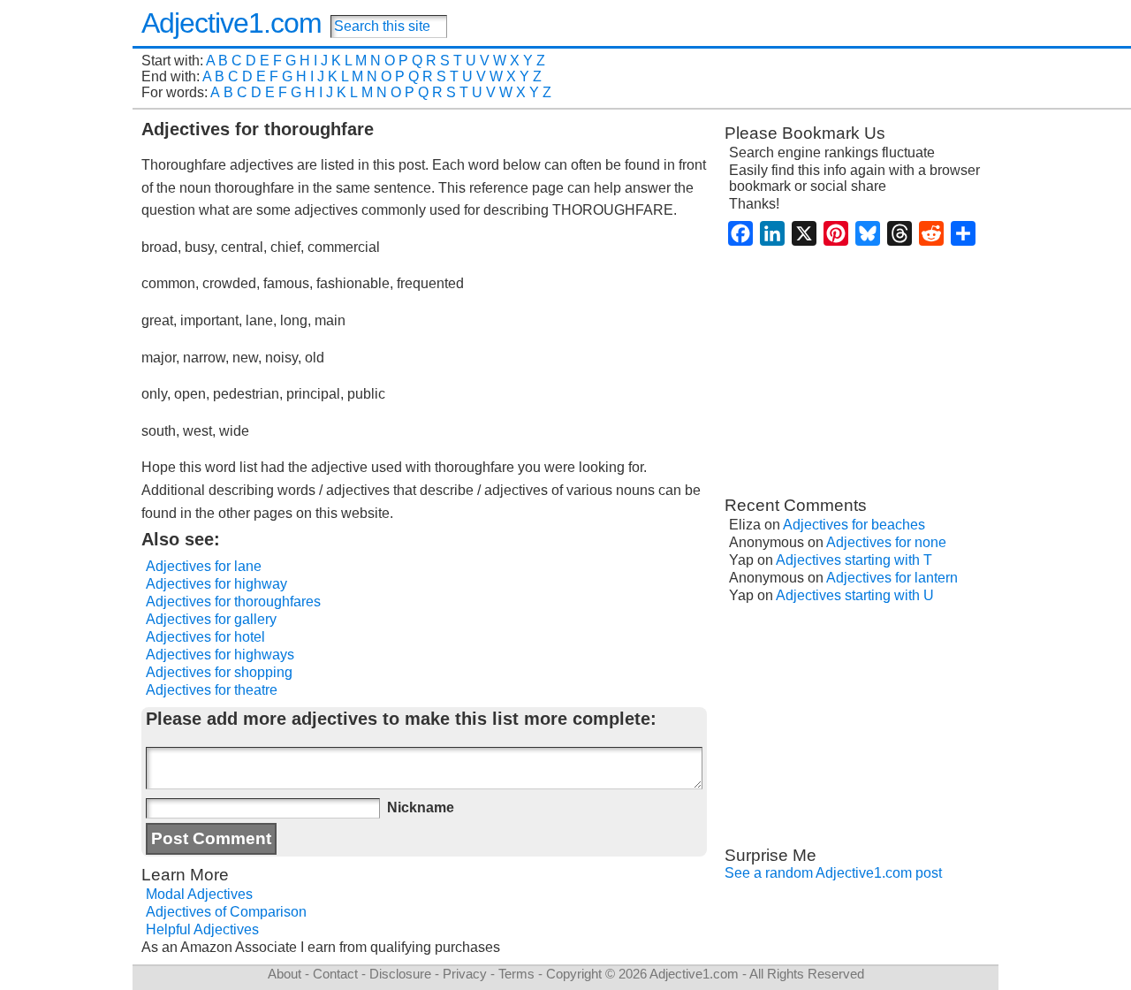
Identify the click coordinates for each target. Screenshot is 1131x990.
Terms (516, 973)
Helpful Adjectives (202, 929)
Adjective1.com (231, 23)
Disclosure (400, 973)
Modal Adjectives (199, 894)
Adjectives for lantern (892, 577)
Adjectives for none (886, 542)
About (284, 973)
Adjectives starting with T (854, 559)
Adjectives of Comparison (226, 911)
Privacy (465, 973)
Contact (335, 973)
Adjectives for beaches (854, 524)
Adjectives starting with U (855, 595)
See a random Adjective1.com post (833, 872)
